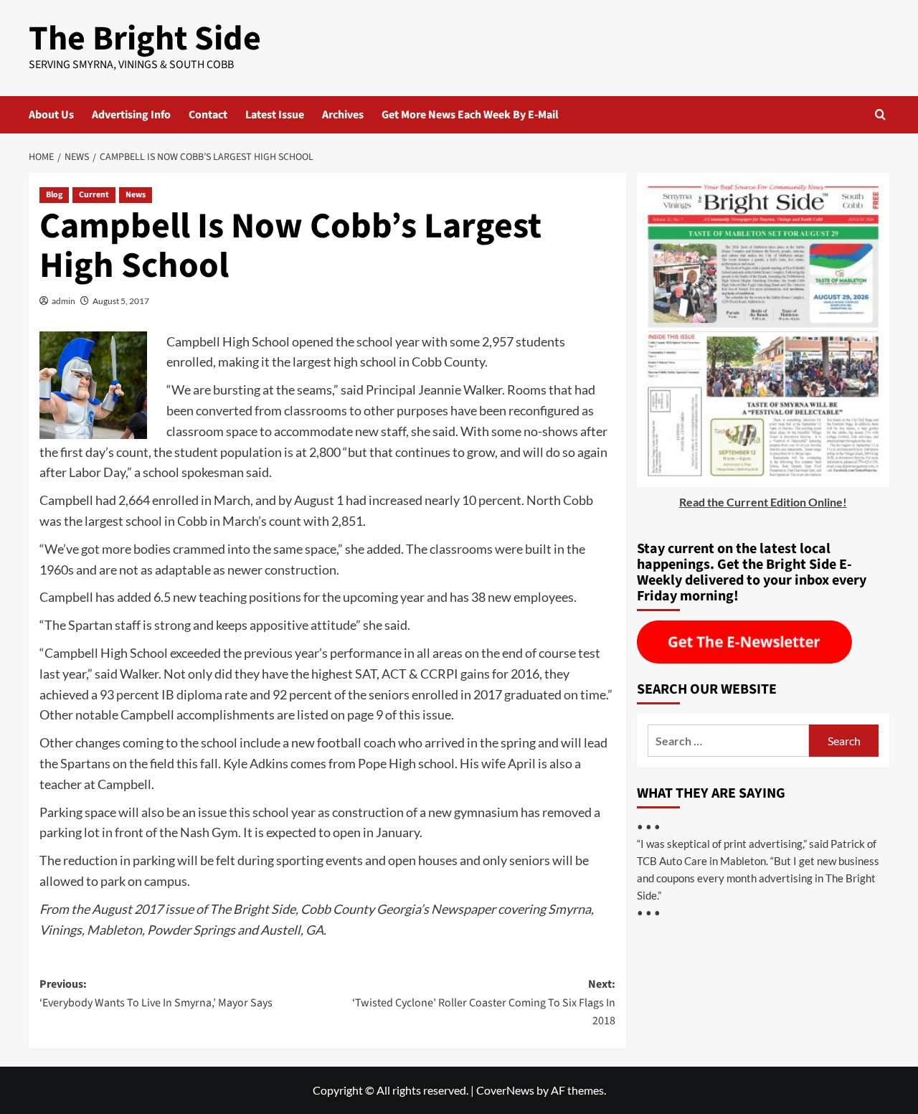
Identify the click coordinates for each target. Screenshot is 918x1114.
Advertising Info (131, 115)
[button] (880, 114)
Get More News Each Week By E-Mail (470, 115)
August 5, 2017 (121, 301)
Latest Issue (274, 115)
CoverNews (505, 1090)
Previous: (156, 993)
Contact (208, 115)
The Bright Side (145, 38)
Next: (483, 1002)
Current (94, 195)
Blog (54, 195)
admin (63, 301)
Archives (343, 115)
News (136, 195)
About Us (51, 115)
